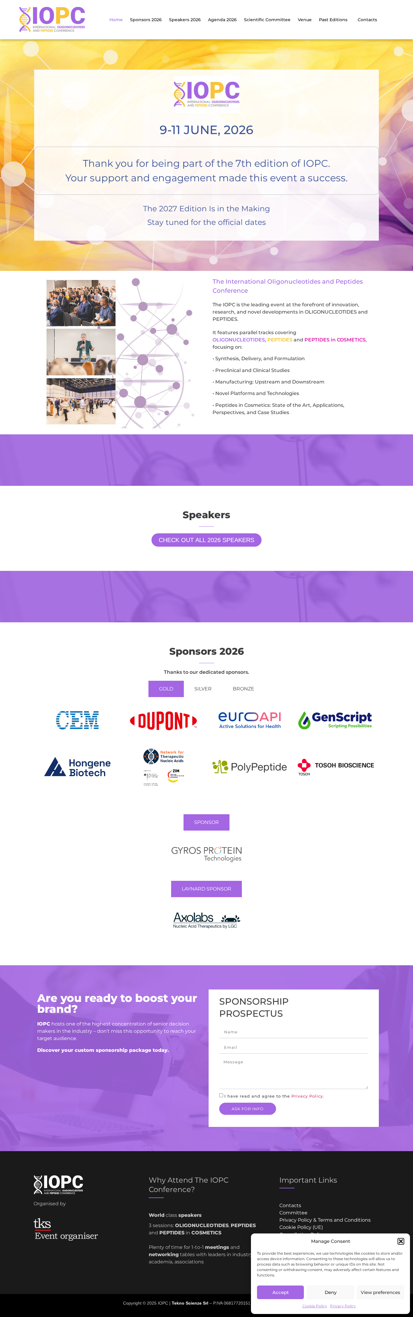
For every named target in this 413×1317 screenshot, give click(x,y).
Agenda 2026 (222, 19)
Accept (280, 1292)
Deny (331, 1292)
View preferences (380, 1292)
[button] (401, 1241)
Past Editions (333, 19)
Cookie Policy (314, 1306)
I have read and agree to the (274, 1096)
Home (116, 19)
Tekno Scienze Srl (190, 1303)
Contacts (367, 19)
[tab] (166, 689)
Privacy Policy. (307, 1096)
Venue (305, 19)
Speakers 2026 (185, 19)
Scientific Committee (267, 19)
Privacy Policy (343, 1306)
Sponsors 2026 (146, 19)
